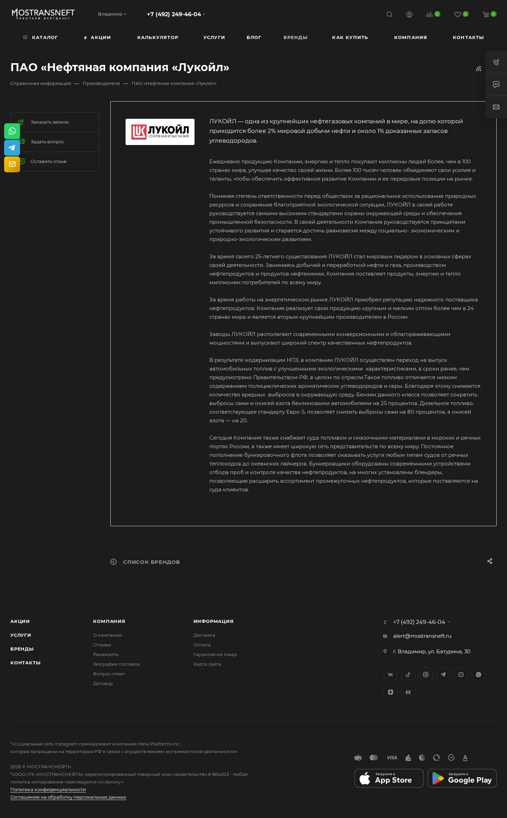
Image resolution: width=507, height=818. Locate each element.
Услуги (20, 635)
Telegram (443, 674)
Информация (213, 621)
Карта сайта (207, 664)
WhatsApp (478, 674)
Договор (103, 683)
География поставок (116, 664)
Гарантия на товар (215, 654)
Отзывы (102, 644)
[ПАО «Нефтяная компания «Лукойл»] (160, 132)
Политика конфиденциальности (48, 789)
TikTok (408, 692)
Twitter (408, 674)
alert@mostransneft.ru (422, 636)
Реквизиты (106, 654)
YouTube (461, 674)
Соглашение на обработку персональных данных (68, 797)
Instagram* (425, 674)
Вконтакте (390, 674)
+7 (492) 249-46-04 (174, 14)
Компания (109, 621)
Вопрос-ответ (109, 673)
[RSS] (478, 68)
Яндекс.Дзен (390, 692)
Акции (20, 621)
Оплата (202, 644)
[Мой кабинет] (409, 15)
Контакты (25, 662)
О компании (107, 635)
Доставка (204, 635)
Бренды (22, 649)
